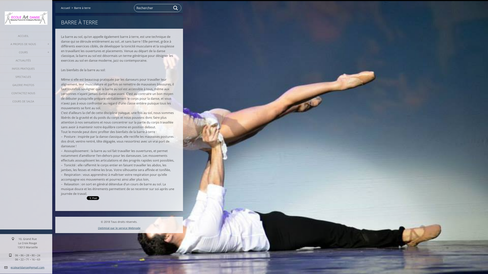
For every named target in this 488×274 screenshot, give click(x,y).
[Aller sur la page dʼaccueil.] (26, 13)
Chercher (175, 8)
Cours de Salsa (23, 101)
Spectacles (23, 77)
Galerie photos (23, 85)
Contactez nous (23, 93)
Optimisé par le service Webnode (119, 228)
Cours (23, 52)
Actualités (23, 60)
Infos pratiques (23, 68)
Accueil (23, 36)
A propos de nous (23, 44)
